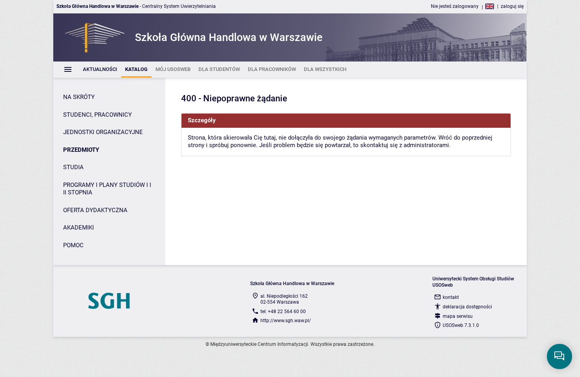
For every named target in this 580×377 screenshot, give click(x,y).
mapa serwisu (458, 316)
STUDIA (73, 167)
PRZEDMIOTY (81, 149)
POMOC (73, 245)
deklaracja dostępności (467, 307)
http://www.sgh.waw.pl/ (285, 320)
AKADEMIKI (78, 227)
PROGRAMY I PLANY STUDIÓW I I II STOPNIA (107, 188)
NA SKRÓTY (79, 97)
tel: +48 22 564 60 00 (283, 311)
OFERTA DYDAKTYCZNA (95, 210)
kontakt (451, 297)
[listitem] (100, 70)
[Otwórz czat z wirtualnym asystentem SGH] (559, 356)
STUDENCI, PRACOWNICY (97, 114)
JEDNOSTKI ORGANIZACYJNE (103, 132)
